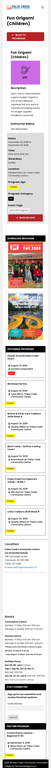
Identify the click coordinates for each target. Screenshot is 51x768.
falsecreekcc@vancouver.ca (21, 567)
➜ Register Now (25, 217)
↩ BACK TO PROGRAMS (19, 36)
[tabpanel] (25, 72)
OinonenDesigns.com (25, 766)
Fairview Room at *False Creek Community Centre (24, 174)
